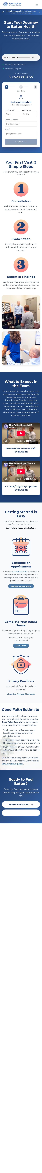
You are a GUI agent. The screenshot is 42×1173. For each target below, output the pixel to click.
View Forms (21, 646)
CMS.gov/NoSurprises (12, 764)
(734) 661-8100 (22, 76)
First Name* (9, 110)
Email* (7, 129)
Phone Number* (11, 120)
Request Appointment (21, 586)
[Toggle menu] (37, 4)
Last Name (26, 110)
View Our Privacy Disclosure (21, 694)
